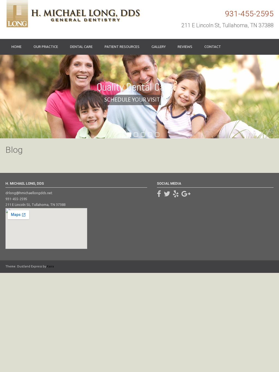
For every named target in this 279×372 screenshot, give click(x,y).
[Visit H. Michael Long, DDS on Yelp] (176, 195)
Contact (212, 46)
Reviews (185, 46)
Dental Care (81, 46)
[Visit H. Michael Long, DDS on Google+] (185, 195)
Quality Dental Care (134, 87)
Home (16, 46)
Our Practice (46, 46)
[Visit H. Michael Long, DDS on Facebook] (159, 195)
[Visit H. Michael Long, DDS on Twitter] (167, 195)
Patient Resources (122, 46)
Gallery (158, 46)
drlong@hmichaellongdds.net (28, 193)
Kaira (50, 266)
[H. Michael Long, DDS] (72, 14)
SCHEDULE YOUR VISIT (132, 100)
